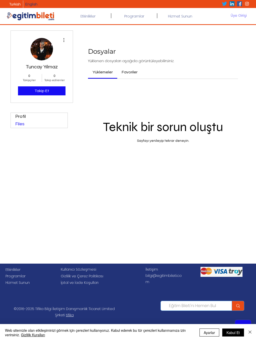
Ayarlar (209, 332)
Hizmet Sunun (18, 282)
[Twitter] (224, 3)
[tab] (102, 72)
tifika (70, 315)
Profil (20, 116)
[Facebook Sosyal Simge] (239, 3)
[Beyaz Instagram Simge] (247, 3)
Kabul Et (233, 332)
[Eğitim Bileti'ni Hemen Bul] (238, 306)
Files (19, 124)
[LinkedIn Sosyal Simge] (232, 3)
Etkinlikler (13, 269)
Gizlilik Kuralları (33, 334)
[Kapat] (250, 332)
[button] (134, 15)
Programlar (16, 276)
